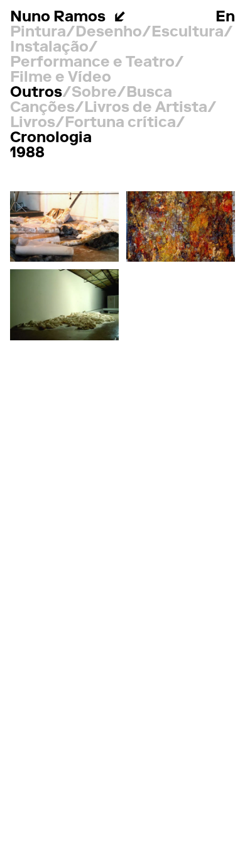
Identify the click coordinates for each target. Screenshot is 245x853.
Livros (32, 123)
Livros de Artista (145, 108)
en (225, 17)
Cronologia (51, 138)
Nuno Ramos (58, 17)
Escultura (187, 32)
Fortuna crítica (120, 123)
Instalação (49, 47)
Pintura (38, 32)
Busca (149, 93)
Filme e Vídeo (60, 78)
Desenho (108, 32)
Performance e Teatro (92, 62)
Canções (42, 108)
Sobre (94, 93)
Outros (36, 93)
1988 (27, 153)
